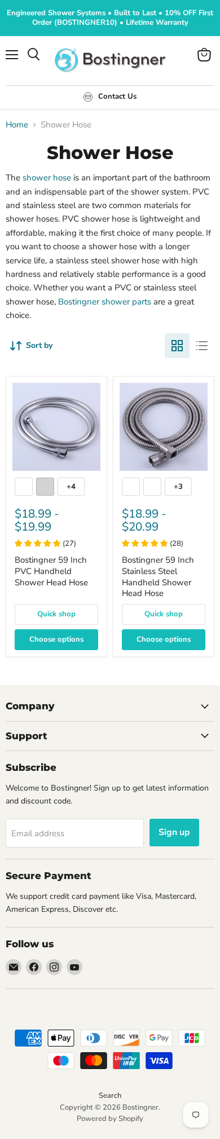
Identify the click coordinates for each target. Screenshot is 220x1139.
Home (17, 125)
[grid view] (177, 345)
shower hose (47, 177)
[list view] (202, 345)
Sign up (174, 832)
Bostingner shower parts (104, 301)
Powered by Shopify (110, 1119)
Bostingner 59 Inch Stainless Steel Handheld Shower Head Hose (158, 576)
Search (110, 1096)
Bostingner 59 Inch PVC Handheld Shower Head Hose (51, 571)
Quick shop (56, 614)
